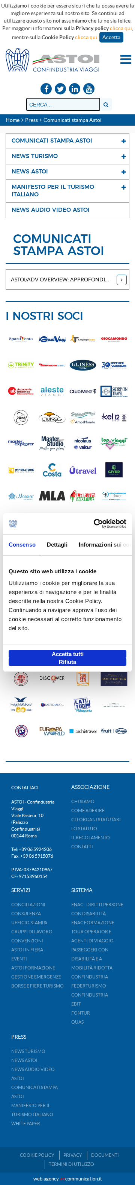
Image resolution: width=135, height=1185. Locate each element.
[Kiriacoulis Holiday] (21, 731)
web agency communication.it (67, 1179)
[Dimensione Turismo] (52, 365)
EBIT (76, 1003)
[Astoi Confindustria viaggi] (52, 59)
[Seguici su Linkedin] (74, 89)
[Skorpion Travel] (114, 391)
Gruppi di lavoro (31, 931)
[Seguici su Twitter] (60, 89)
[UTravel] (83, 469)
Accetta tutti (68, 654)
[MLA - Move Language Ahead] (52, 496)
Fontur (80, 1012)
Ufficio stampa (29, 922)
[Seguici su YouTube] (88, 89)
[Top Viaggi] (114, 443)
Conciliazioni (28, 904)
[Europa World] (52, 731)
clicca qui (121, 28)
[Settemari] (83, 417)
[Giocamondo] (114, 339)
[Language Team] (83, 339)
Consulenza (26, 913)
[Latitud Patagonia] (83, 704)
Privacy (72, 1155)
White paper (25, 1123)
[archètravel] (83, 731)
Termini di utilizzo (71, 1164)
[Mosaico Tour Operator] (21, 496)
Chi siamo (82, 801)
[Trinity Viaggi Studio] (21, 365)
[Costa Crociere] (52, 469)
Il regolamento (90, 837)
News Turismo (28, 1051)
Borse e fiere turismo (37, 985)
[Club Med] (83, 391)
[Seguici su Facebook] (46, 89)
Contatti (82, 846)
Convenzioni (27, 940)
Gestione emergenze (36, 976)
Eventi (19, 958)
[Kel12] (114, 417)
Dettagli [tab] (57, 544)
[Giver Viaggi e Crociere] (114, 469)
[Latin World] (83, 496)
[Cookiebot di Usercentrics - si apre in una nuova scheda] (95, 524)
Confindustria (89, 976)
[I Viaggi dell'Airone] (21, 704)
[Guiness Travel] (83, 365)
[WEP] (21, 417)
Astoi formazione (33, 967)
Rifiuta (67, 662)
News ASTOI (24, 1060)
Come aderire (88, 810)
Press (31, 120)
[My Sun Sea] (83, 679)
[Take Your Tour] (114, 679)
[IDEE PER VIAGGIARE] (114, 365)
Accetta (111, 37)
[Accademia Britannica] (21, 391)
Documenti (105, 1155)
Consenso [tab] (22, 544)
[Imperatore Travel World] (21, 469)
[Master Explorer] (21, 443)
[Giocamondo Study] (114, 496)
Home (13, 120)
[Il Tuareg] (52, 417)
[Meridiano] (52, 704)
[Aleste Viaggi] (52, 391)
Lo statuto (84, 828)
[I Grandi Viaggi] (52, 339)
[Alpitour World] (114, 704)
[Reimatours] (21, 679)
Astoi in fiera (27, 949)
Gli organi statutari (96, 819)
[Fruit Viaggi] (114, 731)
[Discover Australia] (52, 679)
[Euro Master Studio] (52, 443)
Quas (77, 1021)
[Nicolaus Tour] (83, 443)
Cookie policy (37, 1155)
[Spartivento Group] (21, 339)
